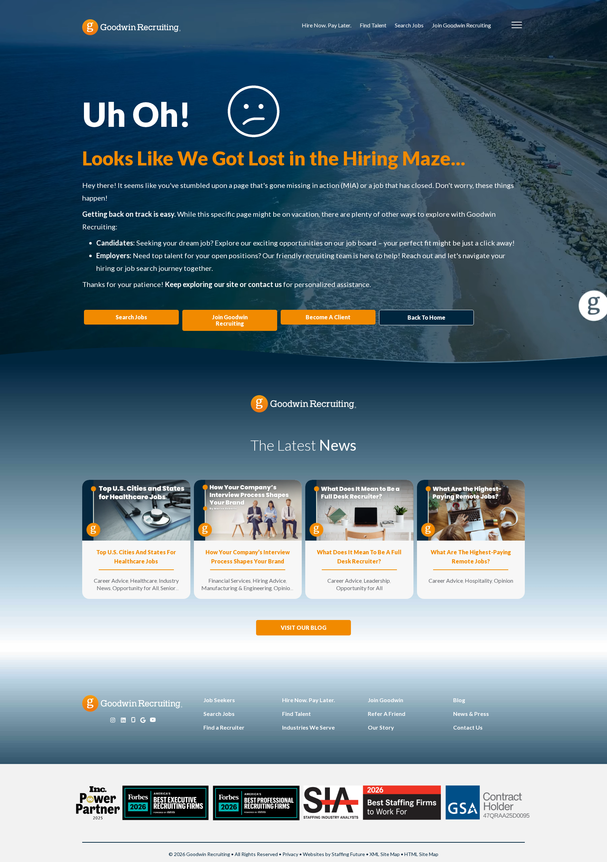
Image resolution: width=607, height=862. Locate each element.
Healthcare (143, 580)
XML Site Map (385, 854)
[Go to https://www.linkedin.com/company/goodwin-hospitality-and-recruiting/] (123, 720)
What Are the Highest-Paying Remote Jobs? (471, 556)
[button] (303, 628)
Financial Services (229, 580)
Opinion (283, 588)
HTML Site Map (421, 854)
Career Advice (111, 580)
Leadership (377, 580)
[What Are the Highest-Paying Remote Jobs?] (471, 509)
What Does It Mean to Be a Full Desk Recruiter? (359, 556)
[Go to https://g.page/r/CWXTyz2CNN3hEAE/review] (142, 720)
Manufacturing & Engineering (236, 588)
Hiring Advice (269, 580)
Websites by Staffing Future (334, 854)
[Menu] (517, 25)
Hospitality (478, 580)
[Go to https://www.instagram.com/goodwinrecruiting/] (112, 720)
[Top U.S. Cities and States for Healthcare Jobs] (136, 509)
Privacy (290, 854)
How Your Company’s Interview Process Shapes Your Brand (247, 556)
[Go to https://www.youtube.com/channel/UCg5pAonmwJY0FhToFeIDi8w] (153, 720)
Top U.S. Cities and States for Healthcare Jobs (136, 556)
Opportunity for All (135, 588)
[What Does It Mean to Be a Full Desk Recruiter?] (359, 509)
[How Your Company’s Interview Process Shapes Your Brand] (248, 509)
